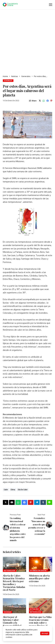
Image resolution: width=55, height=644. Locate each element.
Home (5, 76)
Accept (45, 633)
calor (6, 490)
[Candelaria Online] (10, 4)
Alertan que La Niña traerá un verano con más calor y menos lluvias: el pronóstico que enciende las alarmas (40, 625)
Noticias (14, 76)
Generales (25, 76)
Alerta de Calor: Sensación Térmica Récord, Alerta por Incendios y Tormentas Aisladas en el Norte (14, 582)
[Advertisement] (27, 42)
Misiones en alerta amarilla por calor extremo (39, 578)
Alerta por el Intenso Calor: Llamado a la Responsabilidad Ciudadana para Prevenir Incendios (14, 624)
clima (13, 490)
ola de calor (23, 490)
